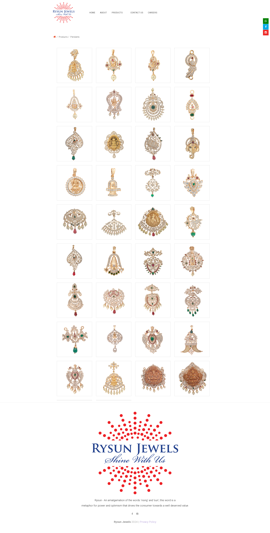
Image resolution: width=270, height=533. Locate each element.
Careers (152, 13)
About (103, 13)
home (92, 13)
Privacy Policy (148, 521)
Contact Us (136, 13)
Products (117, 13)
